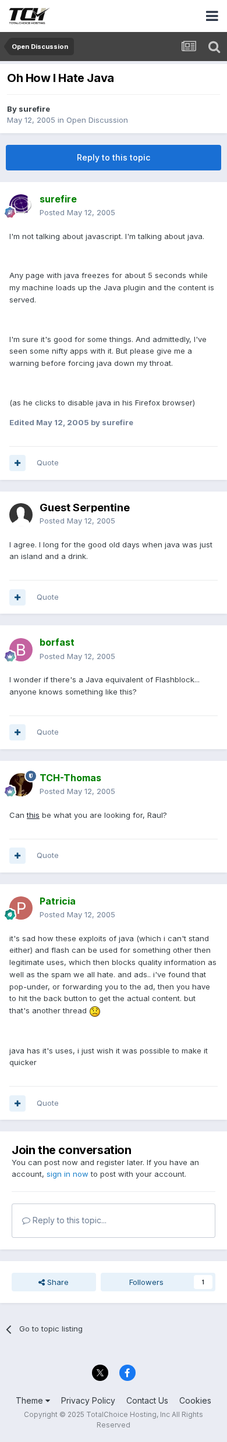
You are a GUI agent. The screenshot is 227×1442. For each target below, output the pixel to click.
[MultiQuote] (17, 463)
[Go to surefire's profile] (21, 206)
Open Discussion (97, 119)
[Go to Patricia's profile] (21, 908)
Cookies (195, 1400)
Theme (30, 1400)
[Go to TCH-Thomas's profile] (21, 784)
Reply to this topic (113, 157)
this (33, 815)
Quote (48, 462)
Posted (77, 212)
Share (57, 1282)
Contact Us (147, 1400)
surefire (34, 108)
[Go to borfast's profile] (21, 649)
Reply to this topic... (68, 1220)
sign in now (67, 1173)
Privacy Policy (88, 1400)
